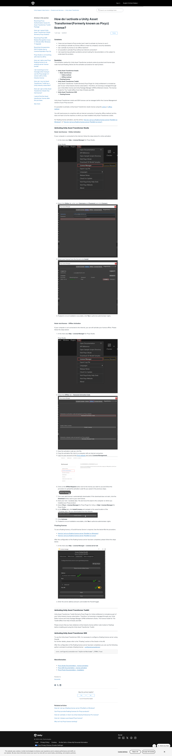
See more (37, 104)
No (90, 695)
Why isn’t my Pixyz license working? (65, 721)
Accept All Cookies (148, 752)
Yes (81, 695)
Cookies (54, 742)
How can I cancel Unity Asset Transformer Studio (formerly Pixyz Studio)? (42, 32)
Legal (36, 742)
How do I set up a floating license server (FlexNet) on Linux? (77, 535)
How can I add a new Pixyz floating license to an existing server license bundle (42, 63)
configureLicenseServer (92, 647)
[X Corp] (58, 685)
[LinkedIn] (60, 685)
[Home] (33, 3)
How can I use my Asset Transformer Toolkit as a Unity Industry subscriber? (42, 83)
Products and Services (57, 10)
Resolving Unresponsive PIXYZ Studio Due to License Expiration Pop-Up (42, 49)
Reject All (135, 752)
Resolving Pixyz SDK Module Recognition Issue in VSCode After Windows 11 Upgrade (42, 41)
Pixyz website (81, 455)
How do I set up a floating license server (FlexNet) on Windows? (78, 533)
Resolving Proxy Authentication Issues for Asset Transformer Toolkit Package (42, 24)
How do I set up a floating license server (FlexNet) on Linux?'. (83, 122)
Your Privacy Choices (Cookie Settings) (50, 745)
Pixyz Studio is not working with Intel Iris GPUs (42, 56)
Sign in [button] (118, 3)
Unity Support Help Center (41, 10)
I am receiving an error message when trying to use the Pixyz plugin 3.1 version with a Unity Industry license (41, 74)
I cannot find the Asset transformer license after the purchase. (42, 98)
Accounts (57, 679)
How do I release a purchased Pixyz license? (68, 718)
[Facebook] (55, 685)
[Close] (164, 752)
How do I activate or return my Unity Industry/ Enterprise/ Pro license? (76, 715)
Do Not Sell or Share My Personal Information (73, 742)
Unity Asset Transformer (72, 10)
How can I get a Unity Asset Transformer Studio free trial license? (42, 91)
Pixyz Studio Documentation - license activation (73, 665)
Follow (114, 33)
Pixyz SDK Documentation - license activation (72, 668)
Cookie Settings (122, 752)
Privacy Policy (44, 742)
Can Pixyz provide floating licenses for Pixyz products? (71, 711)
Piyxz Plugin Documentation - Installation (71, 670)
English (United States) (130, 3)
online (104, 107)
